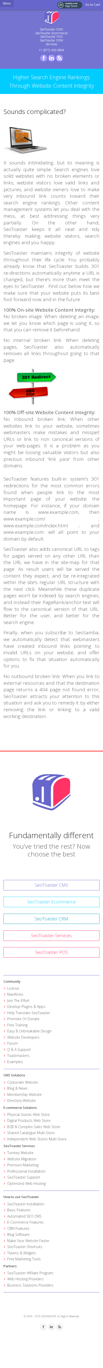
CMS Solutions (14, 1075)
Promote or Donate (23, 1018)
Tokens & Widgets (21, 1253)
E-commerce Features (25, 1222)
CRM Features (18, 1228)
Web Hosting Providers (25, 1279)
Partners (10, 1266)
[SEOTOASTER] (51, 17)
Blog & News (17, 1088)
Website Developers (23, 1037)
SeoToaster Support (23, 1177)
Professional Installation (26, 1171)
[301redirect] (52, 385)
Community (12, 981)
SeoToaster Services (51, 935)
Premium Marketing (22, 1165)
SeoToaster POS (51, 36)
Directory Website (21, 1100)
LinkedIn (51, 58)
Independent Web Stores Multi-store (36, 1139)
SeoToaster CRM (51, 40)
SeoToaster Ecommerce (51, 33)
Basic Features (19, 1210)
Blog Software (18, 1234)
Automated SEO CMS (24, 1216)
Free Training (17, 1025)
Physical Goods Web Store (28, 1114)
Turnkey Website (20, 1152)
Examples (15, 1061)
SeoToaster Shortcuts (24, 1246)
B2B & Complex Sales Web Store (33, 1126)
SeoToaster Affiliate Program (30, 1273)
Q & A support (19, 1049)
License (13, 988)
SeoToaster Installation (25, 1204)
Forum (12, 1043)
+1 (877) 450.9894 (51, 50)
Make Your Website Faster (28, 1240)
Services (51, 44)
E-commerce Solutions (20, 1107)
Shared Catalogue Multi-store (31, 1132)
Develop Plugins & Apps (26, 1006)
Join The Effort (18, 1000)
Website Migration (21, 1159)
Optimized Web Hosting (26, 1183)
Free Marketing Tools (24, 1259)
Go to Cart (92, 4)
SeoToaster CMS (51, 29)
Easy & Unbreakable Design (29, 1031)
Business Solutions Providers (30, 1285)
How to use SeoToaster (21, 1197)
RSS (59, 58)
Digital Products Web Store (28, 1120)
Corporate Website (22, 1082)
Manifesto (15, 994)
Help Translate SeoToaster (28, 1012)
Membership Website (24, 1094)
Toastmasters (18, 1055)
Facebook (43, 58)
